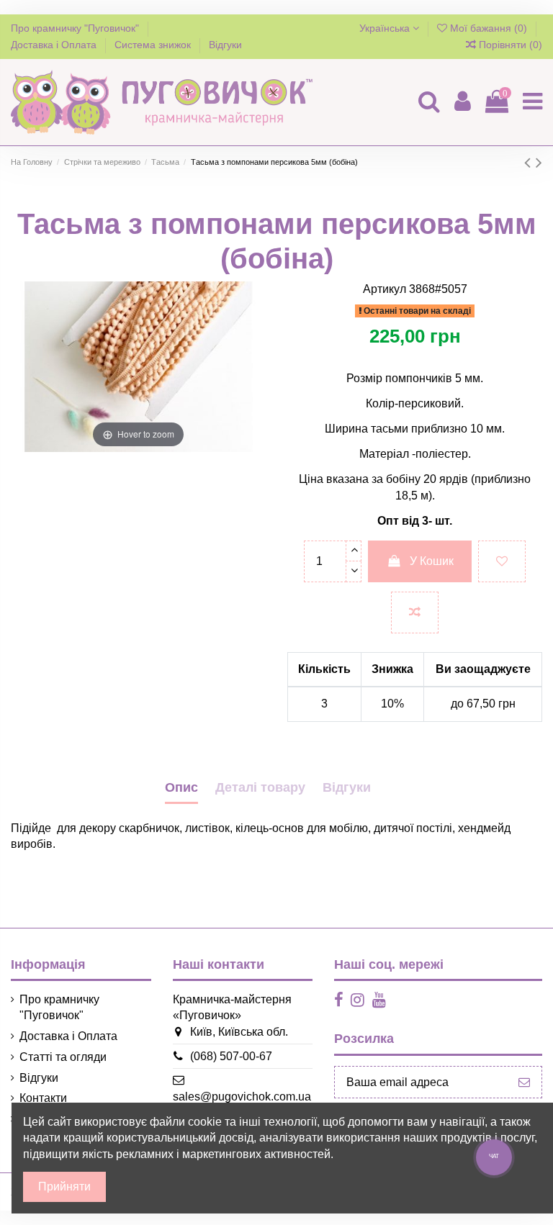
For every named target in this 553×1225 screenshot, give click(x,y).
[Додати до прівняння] (415, 612)
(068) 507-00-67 (231, 1056)
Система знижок (154, 44)
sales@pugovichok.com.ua (242, 1096)
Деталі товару (260, 787)
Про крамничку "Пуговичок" (76, 28)
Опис (181, 787)
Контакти (43, 1098)
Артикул (384, 289)
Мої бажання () (488, 28)
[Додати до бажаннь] (502, 561)
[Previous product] (530, 162)
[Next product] (539, 162)
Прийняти (64, 1186)
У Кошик (432, 561)
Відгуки (225, 44)
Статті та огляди (63, 1057)
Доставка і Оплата (55, 44)
